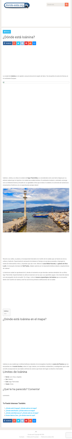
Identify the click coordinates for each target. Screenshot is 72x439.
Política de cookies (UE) (47, 437)
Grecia (8, 32)
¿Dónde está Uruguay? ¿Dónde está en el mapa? (21, 408)
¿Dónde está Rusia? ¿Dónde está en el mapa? (20, 410)
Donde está (31, 434)
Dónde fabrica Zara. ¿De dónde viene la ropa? (20, 415)
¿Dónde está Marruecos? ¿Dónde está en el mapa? (22, 413)
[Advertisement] (57, 17)
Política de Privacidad (33, 437)
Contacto (21, 437)
